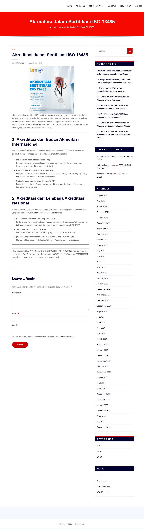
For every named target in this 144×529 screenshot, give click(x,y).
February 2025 (103, 278)
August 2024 (102, 311)
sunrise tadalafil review (106, 156)
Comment (16, 293)
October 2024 (102, 300)
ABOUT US (80, 6)
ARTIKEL (138, 6)
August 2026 (102, 195)
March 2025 (102, 273)
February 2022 (103, 399)
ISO (13, 49)
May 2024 (101, 328)
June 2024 (101, 322)
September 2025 (104, 239)
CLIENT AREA (125, 6)
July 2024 (100, 317)
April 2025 (101, 267)
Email (15, 325)
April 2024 (101, 333)
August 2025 (102, 245)
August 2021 (102, 416)
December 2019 (103, 427)
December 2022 (103, 394)
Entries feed (102, 481)
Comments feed (103, 486)
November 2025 (103, 228)
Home (55, 27)
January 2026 (102, 217)
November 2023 (103, 361)
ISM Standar (18, 63)
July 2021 (100, 421)
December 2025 (103, 223)
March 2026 (102, 206)
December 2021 (103, 410)
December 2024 (103, 289)
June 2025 (101, 256)
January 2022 (102, 405)
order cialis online (104, 174)
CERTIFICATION (96, 6)
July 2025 (100, 250)
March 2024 (102, 339)
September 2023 (104, 372)
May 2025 (101, 262)
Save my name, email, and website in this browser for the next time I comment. (45, 337)
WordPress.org (103, 492)
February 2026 (103, 212)
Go (130, 51)
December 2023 (103, 355)
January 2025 (102, 284)
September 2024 (104, 306)
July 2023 (100, 383)
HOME (69, 6)
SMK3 (99, 457)
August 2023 (102, 377)
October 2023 (102, 366)
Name (15, 313)
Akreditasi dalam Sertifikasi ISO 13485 (78, 27)
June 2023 (101, 388)
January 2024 (102, 350)
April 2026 (101, 201)
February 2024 (103, 344)
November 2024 (103, 295)
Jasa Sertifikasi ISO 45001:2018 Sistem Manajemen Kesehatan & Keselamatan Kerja (113, 134)
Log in (99, 475)
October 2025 (102, 234)
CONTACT (112, 6)
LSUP (99, 451)
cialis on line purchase (106, 165)
